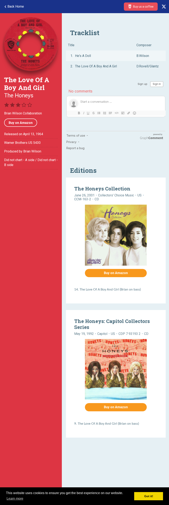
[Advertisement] (31, 205)
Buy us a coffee (143, 6)
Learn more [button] (15, 498)
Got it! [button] (148, 496)
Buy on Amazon (21, 123)
